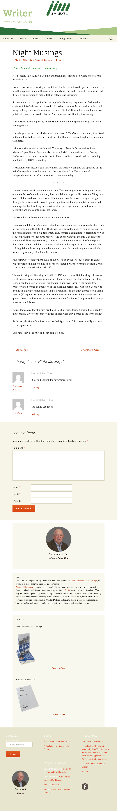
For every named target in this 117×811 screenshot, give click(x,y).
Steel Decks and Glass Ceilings (84, 580)
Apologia (20, 350)
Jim (59, 59)
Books (23, 38)
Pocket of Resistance (24, 586)
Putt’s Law (86, 771)
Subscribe (83, 38)
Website (16, 501)
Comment (18, 447)
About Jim (8, 38)
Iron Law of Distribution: (93, 741)
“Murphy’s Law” (92, 350)
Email (16, 494)
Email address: (12, 740)
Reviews (36, 38)
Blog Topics (66, 38)
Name (16, 487)
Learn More (58, 714)
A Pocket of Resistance (42, 59)
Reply (36, 387)
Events (50, 38)
